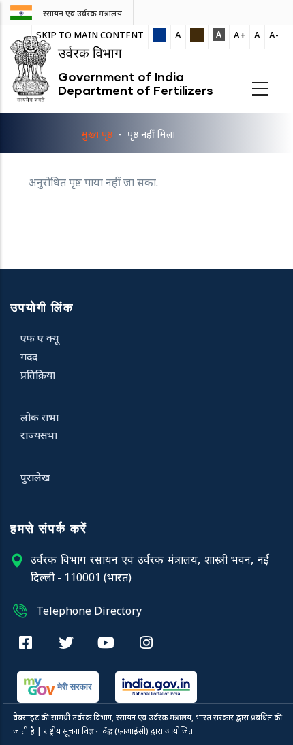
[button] (159, 36)
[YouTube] (106, 642)
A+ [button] (239, 35)
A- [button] (274, 35)
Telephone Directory (89, 610)
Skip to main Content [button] (90, 35)
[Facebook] (25, 642)
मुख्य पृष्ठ (97, 134)
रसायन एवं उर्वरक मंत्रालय (82, 14)
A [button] (178, 35)
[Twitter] (65, 642)
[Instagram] (146, 642)
